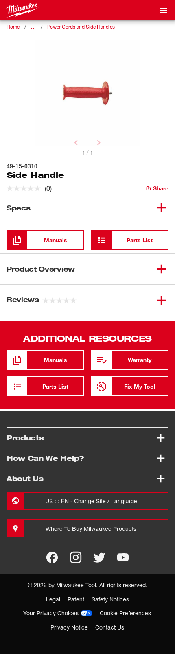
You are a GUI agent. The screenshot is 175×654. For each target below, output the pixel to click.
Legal (53, 599)
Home (13, 27)
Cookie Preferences (125, 613)
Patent (76, 599)
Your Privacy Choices (51, 613)
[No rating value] (26, 188)
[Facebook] (52, 557)
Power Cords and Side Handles (81, 27)
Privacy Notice (69, 627)
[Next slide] (99, 143)
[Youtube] (123, 557)
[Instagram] (76, 557)
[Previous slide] (76, 143)
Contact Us (109, 627)
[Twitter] (99, 557)
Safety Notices (110, 599)
